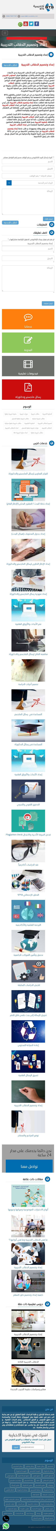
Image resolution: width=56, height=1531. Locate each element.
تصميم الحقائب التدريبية (45, 423)
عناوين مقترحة (24, 1509)
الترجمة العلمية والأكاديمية (28, 924)
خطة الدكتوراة (48, 1490)
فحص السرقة (49, 1518)
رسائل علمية (40, 1466)
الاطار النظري (10, 1490)
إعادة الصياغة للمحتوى (28, 1045)
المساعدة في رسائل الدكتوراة (28, 744)
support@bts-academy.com (29, 16)
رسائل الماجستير (17, 1466)
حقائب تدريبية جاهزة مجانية (13, 423)
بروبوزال (50, 1485)
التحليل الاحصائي (48, 1480)
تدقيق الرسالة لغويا (23, 1476)
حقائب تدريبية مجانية (38, 419)
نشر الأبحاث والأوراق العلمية (28, 624)
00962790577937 (11, 16)
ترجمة (38, 1513)
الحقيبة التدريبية (47, 414)
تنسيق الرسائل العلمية (28, 1075)
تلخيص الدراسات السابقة (28, 985)
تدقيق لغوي (36, 1476)
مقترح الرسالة (15, 1485)
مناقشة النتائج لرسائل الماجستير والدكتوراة (28, 654)
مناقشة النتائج (8, 1513)
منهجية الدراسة (37, 1509)
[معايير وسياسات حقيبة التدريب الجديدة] (28, 1375)
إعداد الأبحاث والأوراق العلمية (28, 774)
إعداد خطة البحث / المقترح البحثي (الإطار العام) (28, 503)
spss (38, 1480)
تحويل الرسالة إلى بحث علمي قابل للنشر (28, 1015)
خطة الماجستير (28, 1480)
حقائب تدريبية (35, 414)
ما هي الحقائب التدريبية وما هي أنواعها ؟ (28, 1239)
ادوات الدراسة (10, 1504)
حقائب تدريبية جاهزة (37, 433)
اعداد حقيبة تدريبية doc (21, 433)
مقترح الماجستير (40, 1485)
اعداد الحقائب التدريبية (11, 428)
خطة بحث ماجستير (15, 1480)
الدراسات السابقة (48, 1495)
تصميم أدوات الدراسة (28, 684)
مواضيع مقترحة (48, 1513)
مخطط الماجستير (36, 1490)
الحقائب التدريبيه (47, 428)
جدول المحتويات (12, 1509)
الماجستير (50, 1466)
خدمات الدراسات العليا (12, 1499)
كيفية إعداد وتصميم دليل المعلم (28, 1294)
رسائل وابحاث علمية (47, 1504)
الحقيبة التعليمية (29, 423)
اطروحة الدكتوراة (21, 1471)
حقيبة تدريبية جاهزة (10, 414)
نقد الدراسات (19, 1513)
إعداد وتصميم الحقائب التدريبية (28, 1105)
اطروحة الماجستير (35, 1471)
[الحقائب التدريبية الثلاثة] (28, 1348)
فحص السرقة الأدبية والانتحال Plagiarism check (28, 834)
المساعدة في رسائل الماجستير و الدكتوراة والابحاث (37, 1499)
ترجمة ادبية (30, 1513)
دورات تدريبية (24, 414)
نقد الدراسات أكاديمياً (28, 864)
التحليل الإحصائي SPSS (28, 894)
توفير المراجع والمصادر (28, 1135)
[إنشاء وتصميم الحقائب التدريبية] (28, 1320)
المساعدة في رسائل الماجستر (28, 714)
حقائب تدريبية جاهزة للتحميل (20, 419)
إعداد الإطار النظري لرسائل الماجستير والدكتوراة (28, 563)
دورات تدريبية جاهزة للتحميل (30, 428)
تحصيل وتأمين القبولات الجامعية (28, 954)
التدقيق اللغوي (48, 1476)
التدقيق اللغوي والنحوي (28, 804)
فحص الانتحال (37, 1518)
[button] (29, 1166)
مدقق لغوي (11, 1476)
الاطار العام (36, 1495)
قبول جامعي (49, 1509)
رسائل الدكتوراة (48, 1471)
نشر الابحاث (21, 1504)
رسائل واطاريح (30, 1466)
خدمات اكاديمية (33, 1504)
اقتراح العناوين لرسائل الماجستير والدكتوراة (28, 473)
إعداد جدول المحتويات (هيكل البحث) (28, 533)
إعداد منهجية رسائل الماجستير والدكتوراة (28, 593)
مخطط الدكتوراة (22, 1490)
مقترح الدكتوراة (27, 1485)
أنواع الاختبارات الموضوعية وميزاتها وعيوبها (28, 1210)
